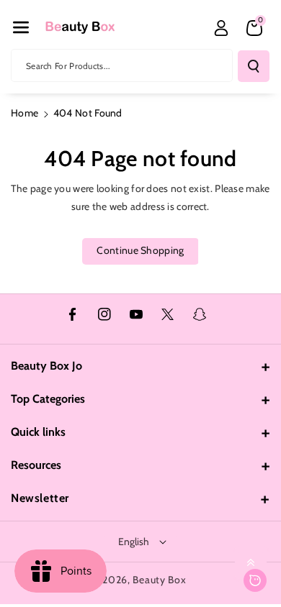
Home (24, 112)
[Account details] (221, 28)
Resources (36, 465)
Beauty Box (159, 579)
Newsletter (40, 498)
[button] (21, 27)
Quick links (38, 432)
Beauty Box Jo (46, 366)
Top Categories (48, 399)
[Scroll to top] (251, 562)
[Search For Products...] (253, 66)
